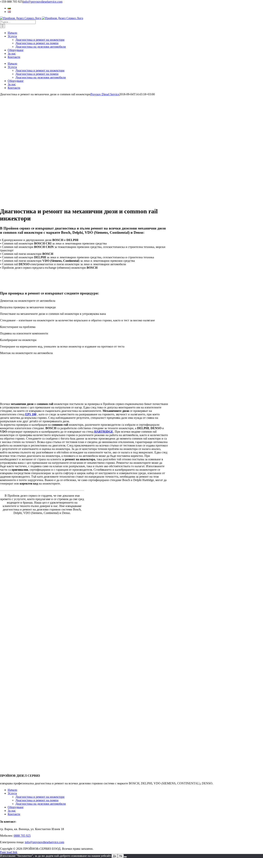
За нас (12, 810)
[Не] (125, 856)
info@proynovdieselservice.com (42, 1)
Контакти (14, 814)
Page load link (8, 852)
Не (120, 856)
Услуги (12, 793)
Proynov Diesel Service (104, 94)
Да (114, 856)
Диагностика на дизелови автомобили (40, 803)
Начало (12, 789)
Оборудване (15, 807)
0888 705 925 (22, 835)
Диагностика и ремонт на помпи (37, 800)
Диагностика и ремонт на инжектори (39, 796)
